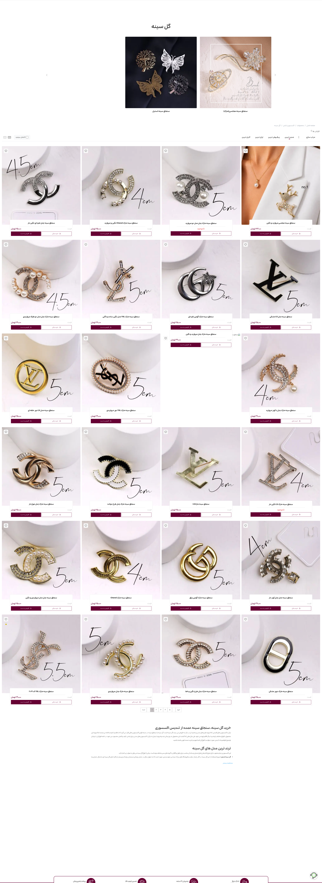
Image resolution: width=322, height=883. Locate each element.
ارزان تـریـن (259, 137)
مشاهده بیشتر (228, 763)
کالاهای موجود (21, 137)
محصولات (300, 125)
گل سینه (277, 125)
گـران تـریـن (246, 137)
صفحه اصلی (310, 125)
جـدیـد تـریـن (289, 137)
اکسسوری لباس (288, 125)
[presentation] (275, 75)
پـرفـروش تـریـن (274, 137)
